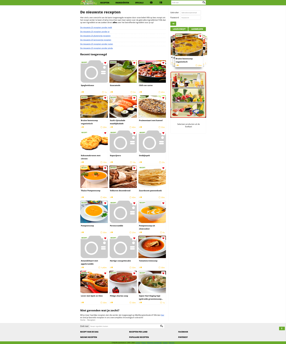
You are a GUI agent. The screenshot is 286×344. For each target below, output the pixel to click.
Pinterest (183, 337)
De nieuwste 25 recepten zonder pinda (96, 48)
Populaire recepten (139, 337)
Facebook (183, 332)
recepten (104, 2)
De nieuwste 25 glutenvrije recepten (95, 36)
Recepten (91, 320)
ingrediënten (122, 2)
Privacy (143, 343)
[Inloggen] (173, 24)
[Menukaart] (160, 2)
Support (165, 343)
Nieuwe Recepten (88, 337)
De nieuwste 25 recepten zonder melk (96, 27)
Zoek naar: (84, 326)
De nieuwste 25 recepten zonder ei (94, 31)
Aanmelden (197, 29)
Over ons (171, 343)
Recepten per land (138, 332)
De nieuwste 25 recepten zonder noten (96, 44)
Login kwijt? (179, 29)
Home (82, 320)
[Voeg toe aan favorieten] (105, 63)
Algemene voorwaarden (154, 343)
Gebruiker (174, 12)
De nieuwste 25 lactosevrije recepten (95, 40)
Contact (138, 343)
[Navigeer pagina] (282, 328)
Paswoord (174, 17)
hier (162, 315)
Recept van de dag (89, 332)
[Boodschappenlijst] (151, 2)
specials (139, 2)
